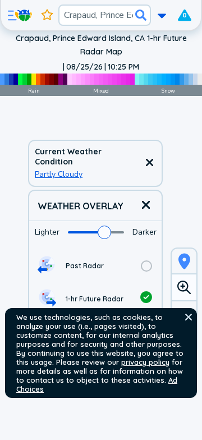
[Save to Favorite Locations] (47, 15)
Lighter (47, 232)
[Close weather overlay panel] (146, 206)
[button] (188, 317)
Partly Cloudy (58, 174)
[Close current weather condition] (149, 163)
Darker (144, 232)
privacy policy (145, 362)
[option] (95, 265)
